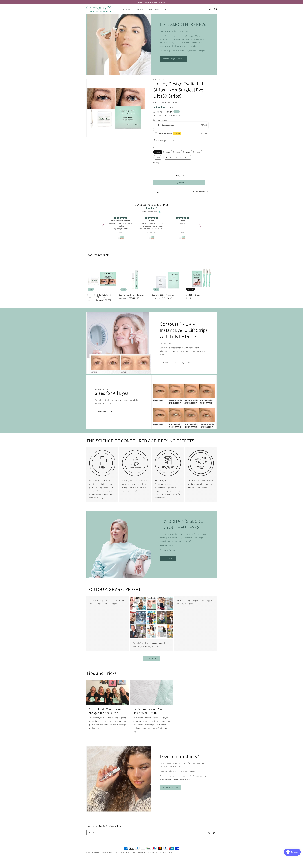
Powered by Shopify (107, 852)
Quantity (156, 163)
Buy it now (179, 183)
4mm (168, 152)
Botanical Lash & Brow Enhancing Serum (133, 295)
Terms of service (142, 852)
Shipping (165, 115)
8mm (158, 157)
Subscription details (166, 140)
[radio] (156, 125)
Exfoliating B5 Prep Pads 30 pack (163, 295)
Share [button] (158, 193)
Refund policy (120, 852)
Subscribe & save (169, 133)
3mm (158, 152)
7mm (198, 152)
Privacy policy (130, 852)
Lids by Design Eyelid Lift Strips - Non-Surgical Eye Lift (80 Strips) (99, 296)
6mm (188, 152)
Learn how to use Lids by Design (176, 363)
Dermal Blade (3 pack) (192, 295)
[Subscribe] (126, 832)
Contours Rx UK (96, 852)
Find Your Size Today (107, 411)
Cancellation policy (168, 852)
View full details (199, 192)
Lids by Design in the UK (173, 59)
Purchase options (160, 120)
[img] (151, 208)
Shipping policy (155, 852)
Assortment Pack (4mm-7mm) (178, 157)
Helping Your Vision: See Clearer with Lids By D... (147, 711)
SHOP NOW (168, 558)
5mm (178, 152)
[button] (205, 9)
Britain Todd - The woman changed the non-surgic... (105, 711)
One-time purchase (166, 125)
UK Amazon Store (170, 787)
